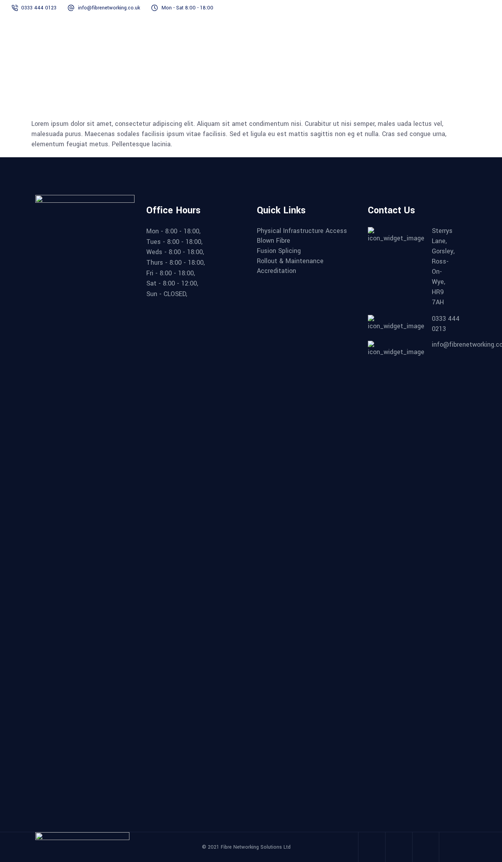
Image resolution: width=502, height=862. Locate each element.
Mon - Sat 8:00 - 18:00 (187, 7)
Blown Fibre (273, 241)
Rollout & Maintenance (290, 261)
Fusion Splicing (279, 251)
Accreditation (276, 271)
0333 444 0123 (38, 7)
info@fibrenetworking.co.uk (109, 7)
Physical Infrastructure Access (302, 231)
